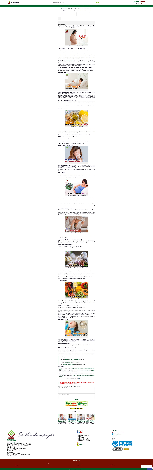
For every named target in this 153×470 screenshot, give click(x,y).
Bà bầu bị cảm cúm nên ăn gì (66, 360)
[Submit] (97, 2)
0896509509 (90, 382)
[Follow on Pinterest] (80, 432)
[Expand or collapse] (59, 22)
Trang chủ (62, 8)
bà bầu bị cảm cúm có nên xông (70, 362)
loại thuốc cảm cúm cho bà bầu (68, 364)
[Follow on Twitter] (79, 432)
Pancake (146, 468)
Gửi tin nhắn (145, 466)
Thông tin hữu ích (67, 8)
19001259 (61, 383)
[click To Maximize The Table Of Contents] (59, 18)
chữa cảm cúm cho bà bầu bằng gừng (72, 359)
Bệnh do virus (73, 8)
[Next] (93, 420)
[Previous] (59, 420)
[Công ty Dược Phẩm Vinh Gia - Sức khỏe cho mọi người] (30, 2)
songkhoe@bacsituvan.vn (73, 383)
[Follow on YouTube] (82, 432)
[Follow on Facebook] (77, 432)
